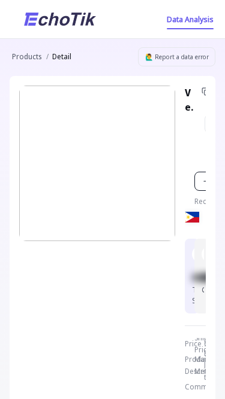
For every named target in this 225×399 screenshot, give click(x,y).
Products (26, 56)
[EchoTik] (60, 19)
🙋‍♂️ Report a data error (177, 57)
